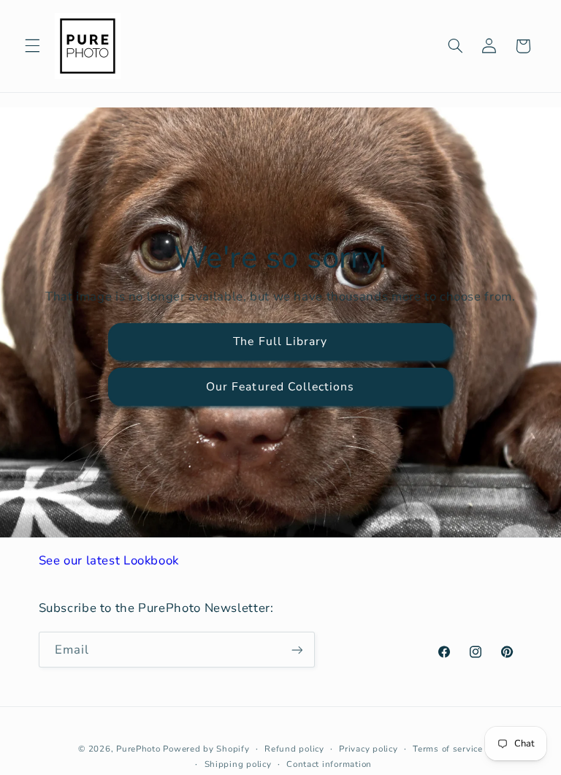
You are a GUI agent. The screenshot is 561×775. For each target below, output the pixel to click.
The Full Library (281, 341)
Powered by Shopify (206, 749)
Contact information (329, 764)
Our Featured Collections (280, 387)
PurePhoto (138, 749)
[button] (32, 46)
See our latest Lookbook (109, 560)
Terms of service (448, 749)
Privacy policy (368, 749)
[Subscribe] (296, 650)
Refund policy (294, 749)
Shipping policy (238, 764)
